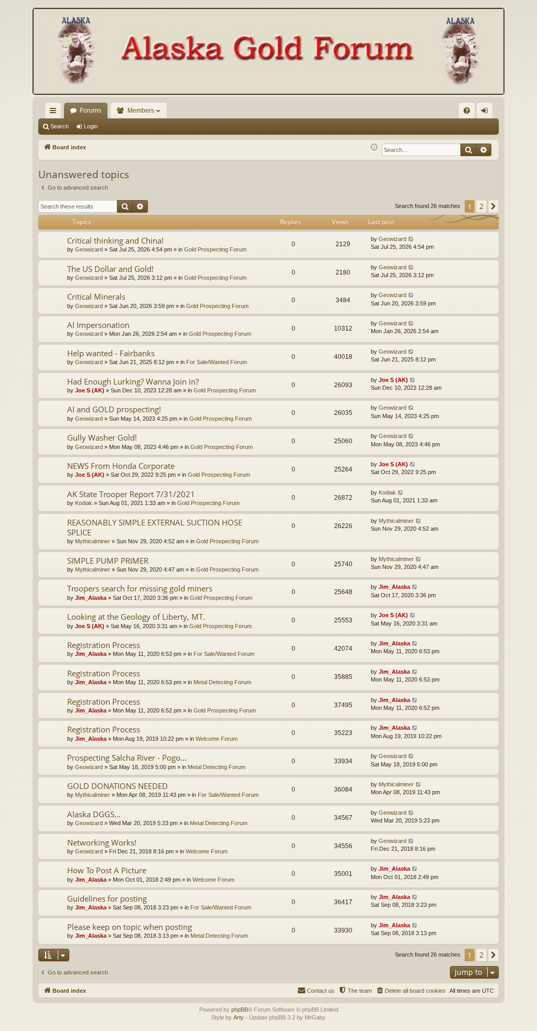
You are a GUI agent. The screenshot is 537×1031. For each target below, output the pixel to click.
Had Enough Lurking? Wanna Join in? (133, 381)
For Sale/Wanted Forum (216, 362)
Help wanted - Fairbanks (111, 353)
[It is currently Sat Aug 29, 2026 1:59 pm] (374, 147)
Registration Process (103, 645)
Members (140, 110)
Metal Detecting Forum (222, 682)
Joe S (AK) (89, 390)
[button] (493, 206)
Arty (238, 1017)
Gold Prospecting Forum (215, 249)
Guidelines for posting (107, 898)
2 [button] (481, 206)
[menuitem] (467, 110)
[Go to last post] (411, 239)
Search (59, 126)
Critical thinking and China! (115, 240)
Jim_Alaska (90, 598)
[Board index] (268, 52)
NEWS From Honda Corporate (121, 465)
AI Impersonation (98, 325)
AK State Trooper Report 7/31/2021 (131, 494)
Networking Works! (101, 842)
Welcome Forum (217, 739)
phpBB (239, 1009)
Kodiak (83, 503)
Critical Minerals (96, 296)
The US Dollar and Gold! (110, 269)
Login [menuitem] (486, 112)
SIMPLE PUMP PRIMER (107, 560)
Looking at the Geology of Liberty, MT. (136, 616)
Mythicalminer (92, 541)
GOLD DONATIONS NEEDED (117, 786)
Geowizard (89, 249)
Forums (90, 110)
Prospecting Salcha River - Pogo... (127, 757)
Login (91, 126)
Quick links (55, 112)
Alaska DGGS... (94, 814)
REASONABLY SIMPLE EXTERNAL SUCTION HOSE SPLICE (154, 527)
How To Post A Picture (106, 870)
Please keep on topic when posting (129, 927)
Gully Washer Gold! (102, 437)
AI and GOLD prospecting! (114, 409)
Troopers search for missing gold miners (139, 588)
